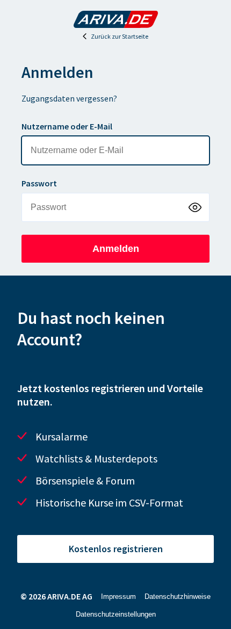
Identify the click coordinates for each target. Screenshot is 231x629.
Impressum (118, 596)
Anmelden (115, 248)
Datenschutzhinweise (178, 596)
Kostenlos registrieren (116, 549)
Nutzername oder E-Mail (66, 126)
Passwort (39, 183)
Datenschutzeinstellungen (116, 614)
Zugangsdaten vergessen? (69, 98)
